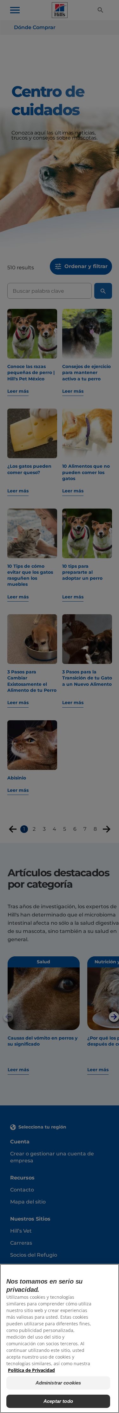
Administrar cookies (58, 1382)
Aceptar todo (58, 1401)
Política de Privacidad (31, 1370)
